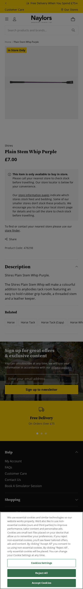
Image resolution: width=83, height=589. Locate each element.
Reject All (41, 573)
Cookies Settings (41, 563)
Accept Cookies (41, 583)
